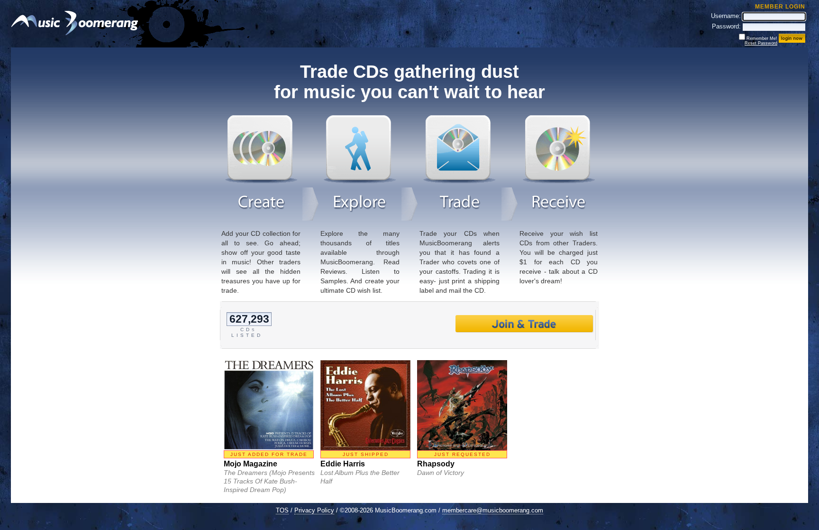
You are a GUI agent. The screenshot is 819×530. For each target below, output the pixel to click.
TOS (282, 510)
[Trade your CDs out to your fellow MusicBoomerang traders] (459, 181)
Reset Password (761, 43)
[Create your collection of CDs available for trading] (261, 181)
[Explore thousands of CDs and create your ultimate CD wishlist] (360, 181)
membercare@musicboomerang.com (492, 510)
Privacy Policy (314, 510)
